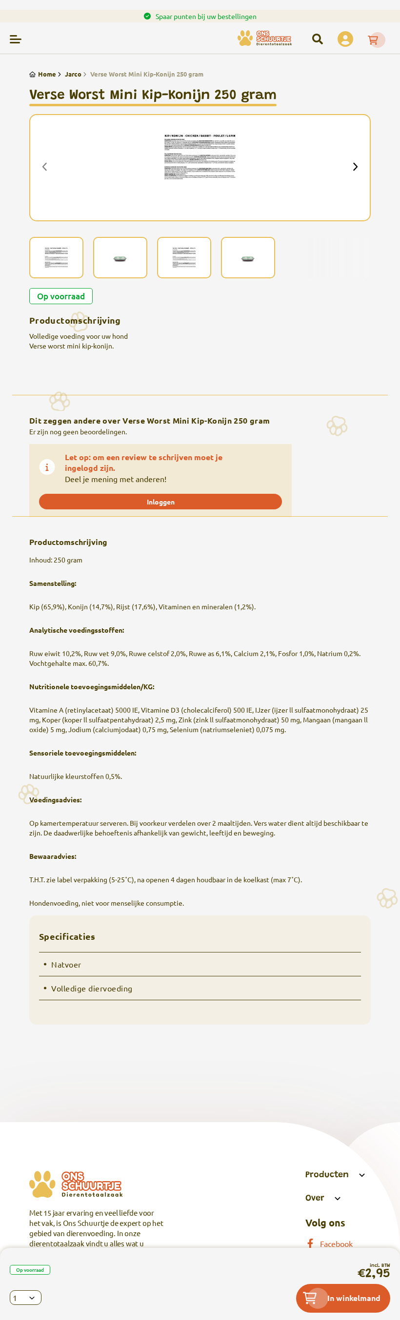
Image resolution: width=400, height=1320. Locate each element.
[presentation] (45, 168)
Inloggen (161, 501)
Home (47, 74)
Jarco (73, 74)
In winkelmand (353, 1298)
